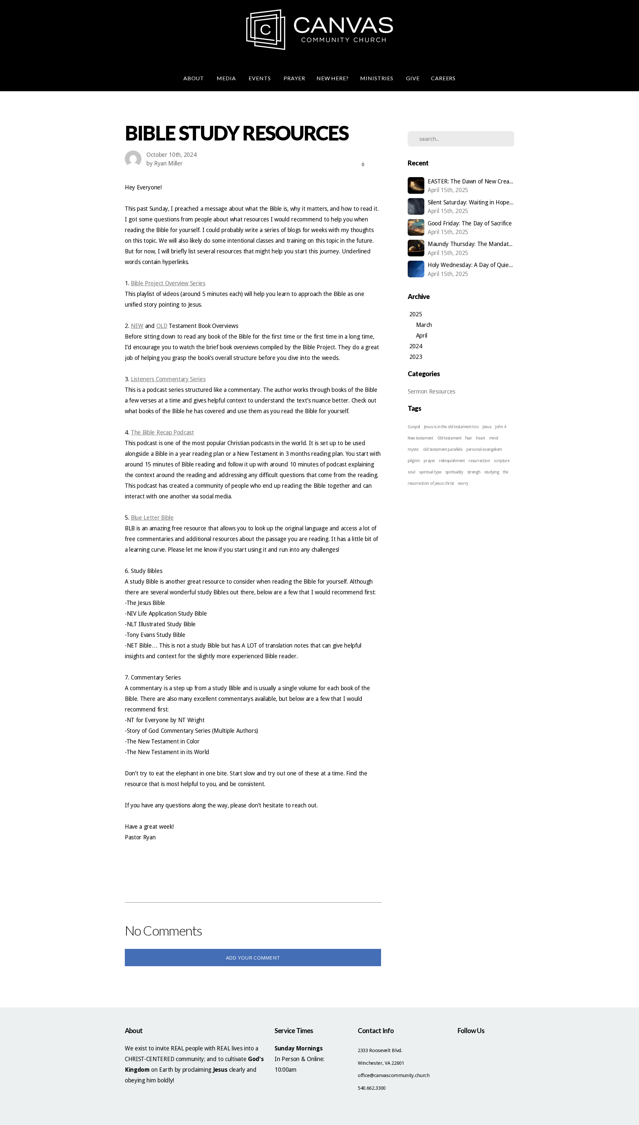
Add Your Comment (253, 957)
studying (491, 472)
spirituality (454, 472)
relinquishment (452, 460)
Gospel (414, 426)
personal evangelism (484, 449)
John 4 (500, 426)
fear (468, 438)
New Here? (333, 78)
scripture (501, 460)
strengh (474, 472)
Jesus (487, 426)
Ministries (377, 78)
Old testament (449, 438)
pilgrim (414, 460)
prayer (429, 460)
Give (413, 78)
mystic (413, 449)
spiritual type (430, 472)
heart (480, 438)
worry (463, 483)
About (194, 78)
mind (493, 438)
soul (411, 472)
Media (227, 78)
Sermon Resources (431, 391)
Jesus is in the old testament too (451, 426)
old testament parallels (443, 449)
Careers (443, 78)
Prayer (294, 78)
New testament (420, 438)
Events (260, 78)
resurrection (479, 460)
